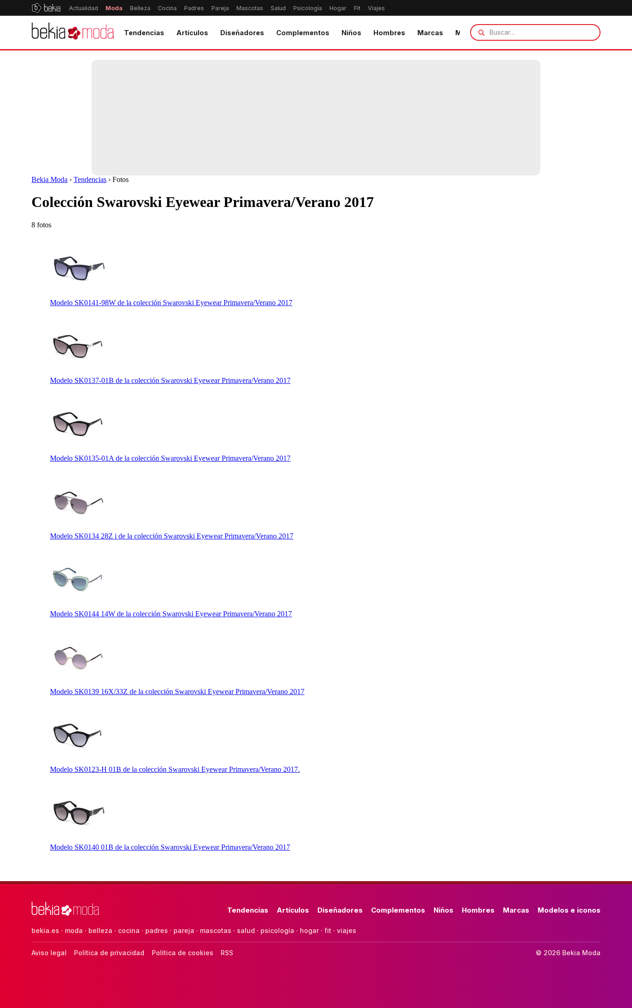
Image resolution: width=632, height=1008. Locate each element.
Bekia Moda (49, 179)
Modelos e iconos (569, 910)
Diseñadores (242, 33)
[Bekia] (46, 8)
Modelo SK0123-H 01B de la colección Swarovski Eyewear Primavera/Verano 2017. (175, 769)
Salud (278, 8)
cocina (129, 930)
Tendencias (144, 33)
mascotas (215, 930)
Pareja (220, 8)
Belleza (140, 8)
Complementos (302, 33)
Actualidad (83, 8)
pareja (183, 930)
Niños (351, 33)
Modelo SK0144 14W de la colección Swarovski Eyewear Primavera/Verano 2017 (171, 614)
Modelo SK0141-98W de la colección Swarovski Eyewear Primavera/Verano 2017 (171, 303)
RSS (227, 953)
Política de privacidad (109, 953)
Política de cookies (182, 953)
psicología (277, 930)
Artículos (192, 33)
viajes (346, 930)
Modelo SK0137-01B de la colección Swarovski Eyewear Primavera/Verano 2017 (170, 380)
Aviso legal (49, 953)
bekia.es (45, 930)
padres (156, 930)
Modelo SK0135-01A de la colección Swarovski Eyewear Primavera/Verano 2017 (170, 458)
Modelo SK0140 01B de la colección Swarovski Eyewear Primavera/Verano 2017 (170, 847)
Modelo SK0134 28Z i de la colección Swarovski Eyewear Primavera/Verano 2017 (171, 536)
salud (246, 930)
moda (74, 930)
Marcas (430, 33)
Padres (194, 8)
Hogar (338, 8)
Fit (357, 8)
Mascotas (249, 8)
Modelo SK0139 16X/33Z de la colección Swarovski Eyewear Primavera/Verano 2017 (177, 691)
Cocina (167, 8)
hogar (309, 930)
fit (327, 930)
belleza (100, 930)
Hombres (389, 33)
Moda (114, 8)
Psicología (307, 8)
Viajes (376, 8)
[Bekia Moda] (72, 32)
